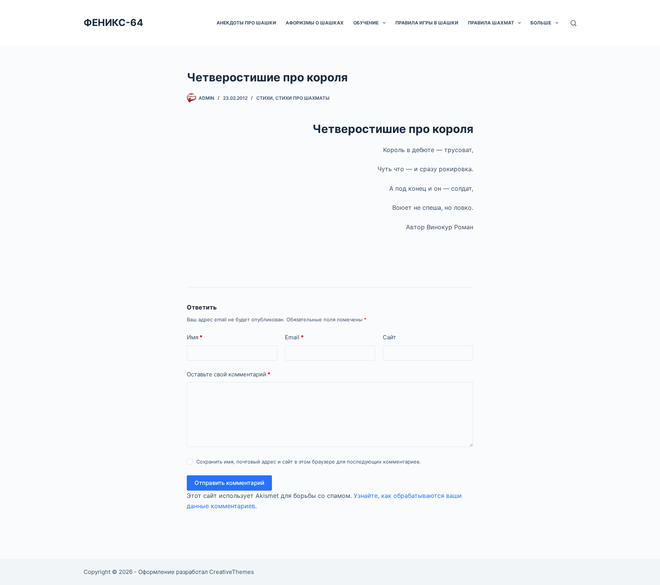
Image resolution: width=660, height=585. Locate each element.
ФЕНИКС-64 (113, 22)
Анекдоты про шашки (246, 23)
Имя (194, 337)
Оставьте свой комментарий (228, 374)
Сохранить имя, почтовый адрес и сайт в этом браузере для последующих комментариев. (308, 462)
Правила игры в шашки (426, 23)
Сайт (389, 337)
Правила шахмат (491, 23)
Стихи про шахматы (302, 98)
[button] (384, 23)
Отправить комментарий (229, 482)
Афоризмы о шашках (315, 23)
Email (294, 337)
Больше (541, 23)
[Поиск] (573, 23)
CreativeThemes (231, 571)
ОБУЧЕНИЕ (366, 23)
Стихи (264, 98)
